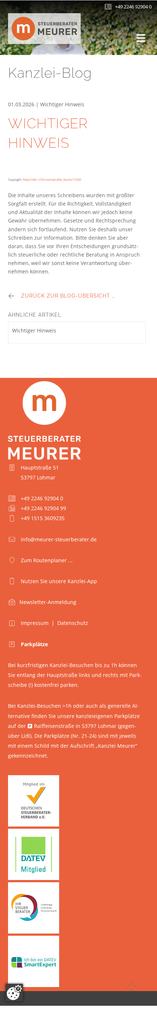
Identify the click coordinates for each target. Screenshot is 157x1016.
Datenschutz (72, 622)
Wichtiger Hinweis (34, 330)
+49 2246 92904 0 (133, 6)
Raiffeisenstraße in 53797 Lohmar (75, 725)
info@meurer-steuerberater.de (59, 539)
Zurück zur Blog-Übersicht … (68, 296)
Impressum (35, 622)
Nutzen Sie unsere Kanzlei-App (59, 581)
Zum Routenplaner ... (47, 560)
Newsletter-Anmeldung (47, 602)
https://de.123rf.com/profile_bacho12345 (52, 179)
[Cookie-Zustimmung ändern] (14, 992)
